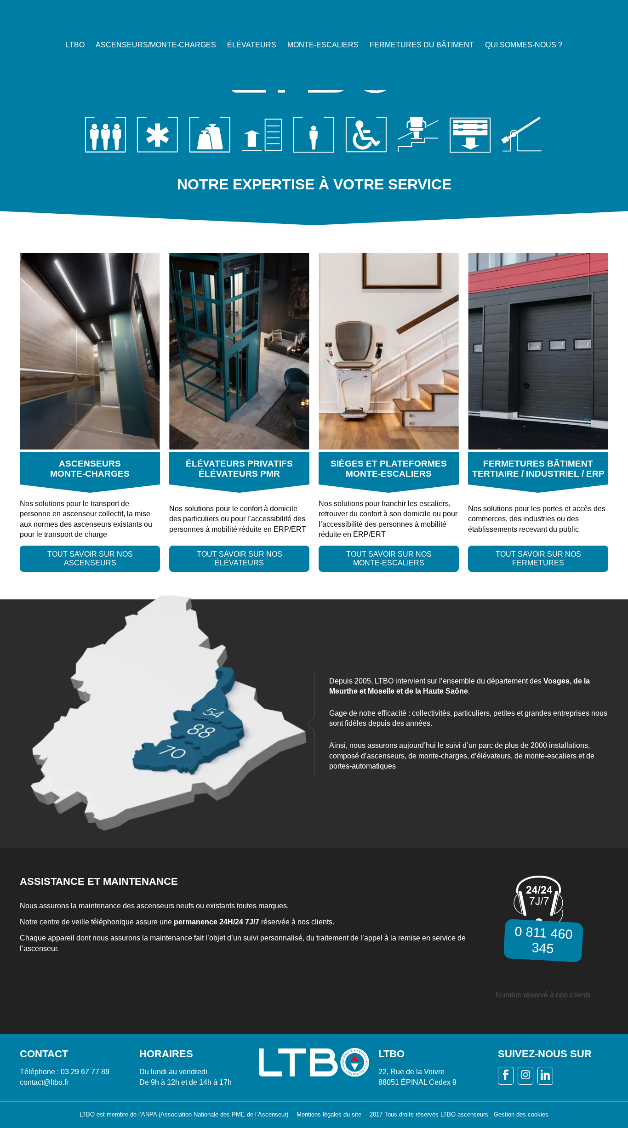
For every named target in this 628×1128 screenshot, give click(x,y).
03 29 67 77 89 (85, 1072)
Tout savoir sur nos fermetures (538, 558)
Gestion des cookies (521, 1114)
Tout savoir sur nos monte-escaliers (389, 558)
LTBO (75, 45)
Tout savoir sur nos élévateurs (239, 558)
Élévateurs (251, 45)
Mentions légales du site (329, 1114)
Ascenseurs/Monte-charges (156, 45)
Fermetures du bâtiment (422, 45)
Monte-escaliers (323, 45)
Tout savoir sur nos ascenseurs (90, 558)
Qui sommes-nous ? (523, 45)
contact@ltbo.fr (44, 1082)
